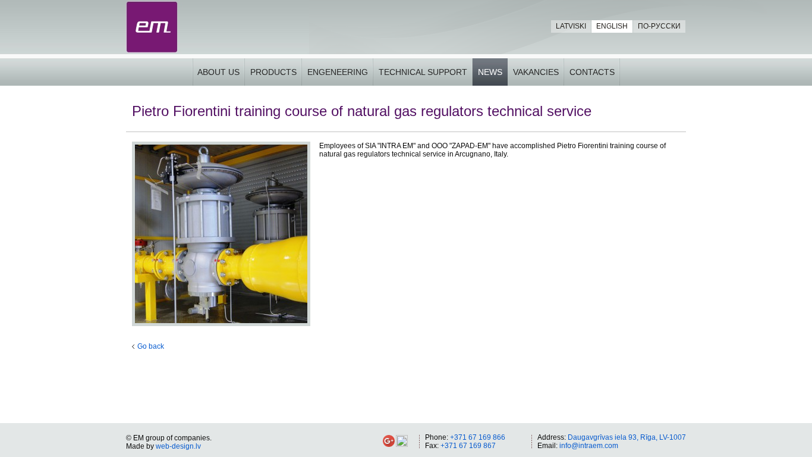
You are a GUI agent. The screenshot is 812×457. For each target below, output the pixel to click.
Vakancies (536, 72)
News (490, 72)
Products (273, 72)
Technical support (423, 72)
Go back (150, 346)
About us (218, 72)
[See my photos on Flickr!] (402, 444)
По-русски (659, 26)
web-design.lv (178, 446)
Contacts (592, 72)
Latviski (571, 26)
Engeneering (337, 72)
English (612, 26)
